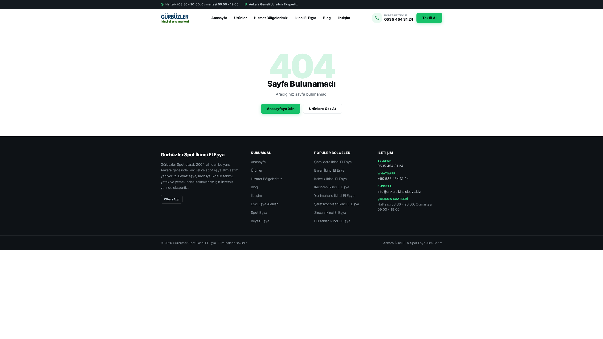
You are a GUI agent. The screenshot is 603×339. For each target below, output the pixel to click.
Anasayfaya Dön (280, 109)
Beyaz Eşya (260, 221)
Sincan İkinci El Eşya (330, 212)
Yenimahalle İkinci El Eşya (334, 196)
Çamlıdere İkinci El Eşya (333, 162)
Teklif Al (429, 18)
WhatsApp (171, 199)
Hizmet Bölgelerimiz (271, 18)
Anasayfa (219, 18)
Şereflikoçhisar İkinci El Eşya (336, 204)
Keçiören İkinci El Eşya (331, 187)
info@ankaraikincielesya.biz (399, 192)
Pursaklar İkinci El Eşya (332, 221)
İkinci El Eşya (305, 18)
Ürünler (240, 18)
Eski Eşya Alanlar (264, 204)
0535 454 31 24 (390, 166)
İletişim (344, 18)
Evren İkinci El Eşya (329, 170)
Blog (327, 18)
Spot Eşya (259, 212)
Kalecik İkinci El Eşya (330, 179)
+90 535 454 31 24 (393, 179)
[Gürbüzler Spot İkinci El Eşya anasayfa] (175, 18)
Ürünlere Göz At (322, 109)
